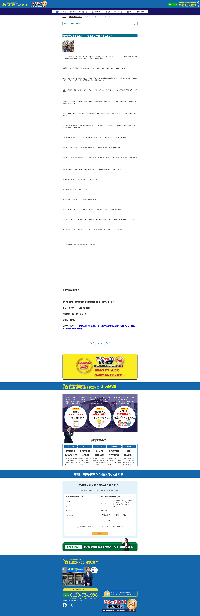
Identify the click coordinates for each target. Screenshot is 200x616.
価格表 (108, 12)
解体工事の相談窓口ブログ (75, 17)
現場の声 (128, 12)
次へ (108, 344)
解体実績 (72, 12)
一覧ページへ (100, 344)
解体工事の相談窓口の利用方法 (73, 24)
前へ (92, 344)
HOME (64, 17)
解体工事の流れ (83, 12)
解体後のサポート (97, 12)
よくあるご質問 (139, 12)
